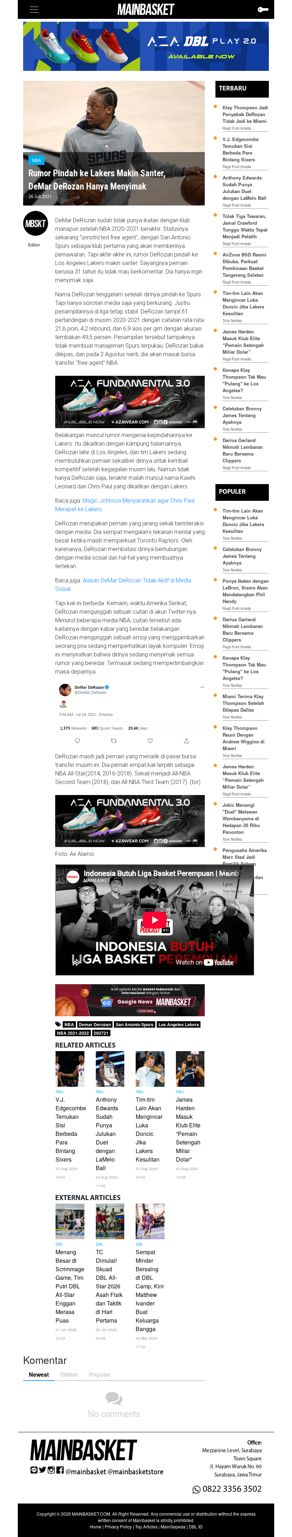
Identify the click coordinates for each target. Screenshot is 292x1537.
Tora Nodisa (232, 320)
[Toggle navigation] (34, 9)
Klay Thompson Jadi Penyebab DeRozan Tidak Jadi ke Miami (245, 114)
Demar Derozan (95, 1024)
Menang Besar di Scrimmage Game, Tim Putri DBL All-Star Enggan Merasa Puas (70, 1286)
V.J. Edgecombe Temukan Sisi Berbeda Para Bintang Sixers (71, 1129)
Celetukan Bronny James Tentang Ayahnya (242, 415)
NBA (36, 160)
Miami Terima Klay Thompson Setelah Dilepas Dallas (243, 703)
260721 (101, 1033)
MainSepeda (173, 1526)
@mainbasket (86, 1471)
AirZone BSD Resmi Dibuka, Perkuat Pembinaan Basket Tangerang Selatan (244, 264)
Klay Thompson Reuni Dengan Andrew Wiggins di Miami (244, 738)
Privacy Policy (118, 1526)
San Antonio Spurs (134, 1024)
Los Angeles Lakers (178, 1024)
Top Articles (146, 1526)
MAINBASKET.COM (91, 1514)
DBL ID (196, 1526)
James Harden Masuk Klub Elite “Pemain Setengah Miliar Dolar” (188, 1129)
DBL (59, 1244)
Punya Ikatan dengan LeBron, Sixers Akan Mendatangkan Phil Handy (246, 590)
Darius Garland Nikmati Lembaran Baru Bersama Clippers (243, 450)
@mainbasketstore (135, 1471)
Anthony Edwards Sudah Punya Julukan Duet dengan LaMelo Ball (107, 1133)
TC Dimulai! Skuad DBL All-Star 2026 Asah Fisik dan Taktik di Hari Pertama (109, 1286)
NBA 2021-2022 (73, 1033)
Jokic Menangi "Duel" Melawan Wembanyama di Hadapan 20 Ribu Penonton (241, 818)
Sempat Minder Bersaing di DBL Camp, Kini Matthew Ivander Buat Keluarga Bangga (150, 1290)
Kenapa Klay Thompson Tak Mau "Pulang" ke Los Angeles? (244, 380)
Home (95, 1526)
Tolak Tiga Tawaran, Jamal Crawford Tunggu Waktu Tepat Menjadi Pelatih (245, 226)
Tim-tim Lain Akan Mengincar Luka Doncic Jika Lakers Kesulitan (149, 1129)
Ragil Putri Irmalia (237, 128)
